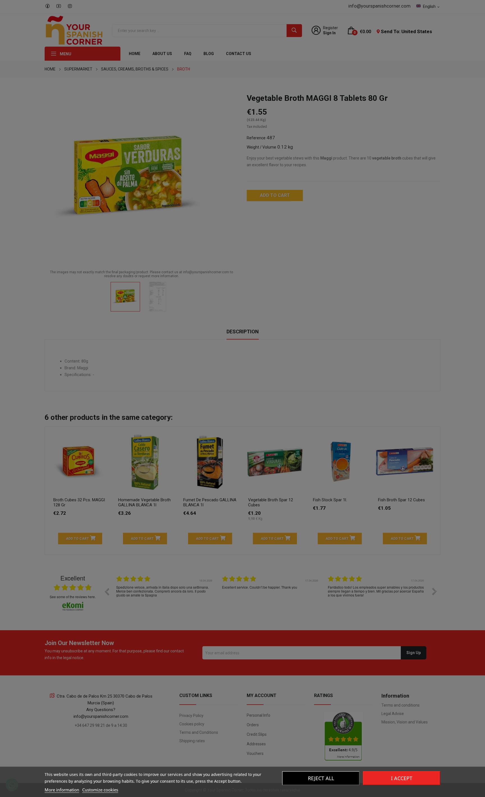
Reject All (321, 778)
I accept (401, 778)
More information (62, 790)
